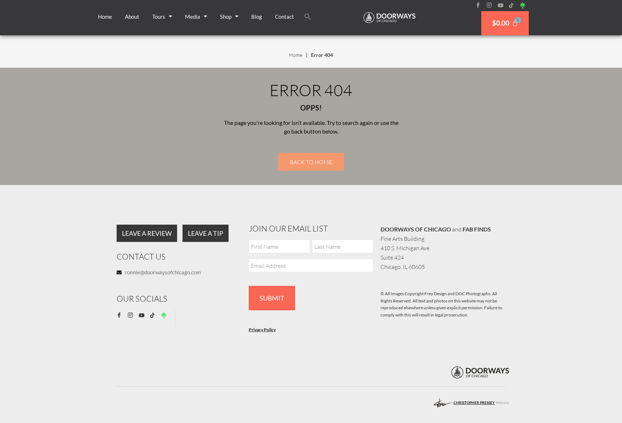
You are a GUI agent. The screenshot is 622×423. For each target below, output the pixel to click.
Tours (158, 16)
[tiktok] (514, 5)
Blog (256, 16)
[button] (307, 16)
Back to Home (311, 162)
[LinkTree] (525, 5)
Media (192, 16)
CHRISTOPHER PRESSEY (474, 402)
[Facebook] (480, 5)
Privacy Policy (262, 329)
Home (105, 16)
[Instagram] (492, 5)
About (132, 16)
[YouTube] (503, 5)
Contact (284, 16)
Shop (225, 16)
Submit (272, 298)
